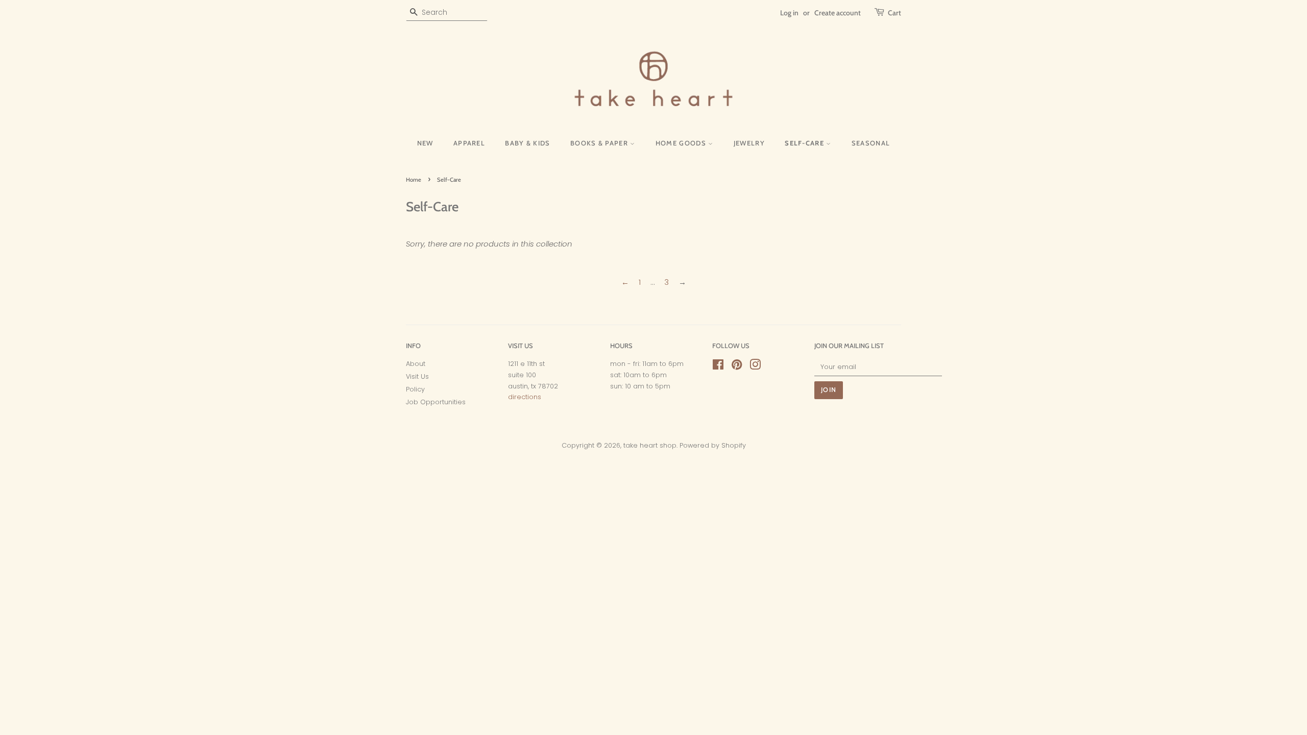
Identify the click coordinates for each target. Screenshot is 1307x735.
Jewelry (749, 143)
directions (524, 397)
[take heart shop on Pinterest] (736, 366)
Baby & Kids (527, 143)
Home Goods (682, 143)
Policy (415, 389)
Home (413, 179)
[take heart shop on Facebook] (718, 366)
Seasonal (871, 143)
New (425, 143)
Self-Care (805, 143)
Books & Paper (600, 143)
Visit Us (417, 376)
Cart (894, 12)
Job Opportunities (436, 402)
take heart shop (649, 445)
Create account (837, 12)
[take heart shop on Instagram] (755, 366)
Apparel (469, 143)
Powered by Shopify (713, 445)
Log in (789, 12)
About (415, 363)
